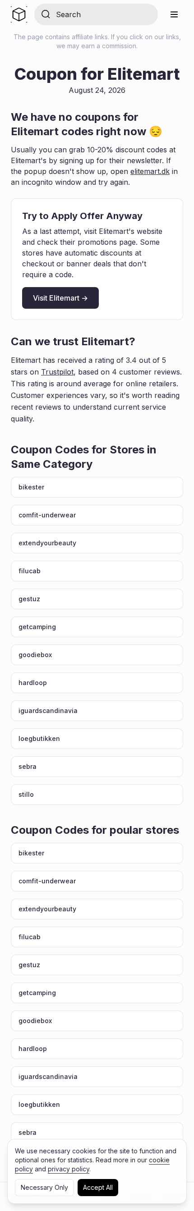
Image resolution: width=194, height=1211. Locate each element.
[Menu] (174, 14)
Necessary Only (44, 1187)
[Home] (19, 14)
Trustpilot (57, 371)
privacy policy (68, 1169)
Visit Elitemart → (60, 297)
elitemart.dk (150, 171)
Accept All (98, 1187)
